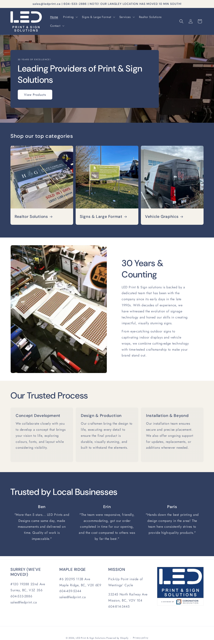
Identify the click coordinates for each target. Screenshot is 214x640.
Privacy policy (140, 637)
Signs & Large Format (101, 216)
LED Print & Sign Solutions (90, 638)
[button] (70, 17)
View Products (35, 94)
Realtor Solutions (31, 216)
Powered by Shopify (117, 638)
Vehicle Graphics (162, 216)
